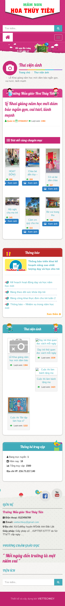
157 (51, 185)
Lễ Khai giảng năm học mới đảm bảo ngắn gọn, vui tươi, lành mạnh (19, 362)
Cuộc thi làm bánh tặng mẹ (46, 381)
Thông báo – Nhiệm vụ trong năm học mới (29, 306)
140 (51, 220)
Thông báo (32, 252)
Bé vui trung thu (52, 214)
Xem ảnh (12, 183)
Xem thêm (53, 314)
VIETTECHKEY (46, 598)
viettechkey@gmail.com (26, 522)
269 (31, 179)
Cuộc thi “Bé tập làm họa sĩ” (18, 419)
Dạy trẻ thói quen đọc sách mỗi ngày (46, 351)
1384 (43, 121)
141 (10, 217)
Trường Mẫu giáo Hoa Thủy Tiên (32, 93)
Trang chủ (24, 72)
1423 (53, 387)
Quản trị (11, 121)
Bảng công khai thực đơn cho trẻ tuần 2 (33, 298)
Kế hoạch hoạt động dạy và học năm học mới (28, 284)
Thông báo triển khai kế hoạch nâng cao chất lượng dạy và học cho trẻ (44, 265)
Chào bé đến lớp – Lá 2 (33, 174)
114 (30, 228)
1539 (53, 358)
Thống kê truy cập (32, 446)
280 (10, 179)
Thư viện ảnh (30, 65)
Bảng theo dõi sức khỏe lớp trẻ (28, 292)
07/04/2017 (23, 121)
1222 (25, 426)
